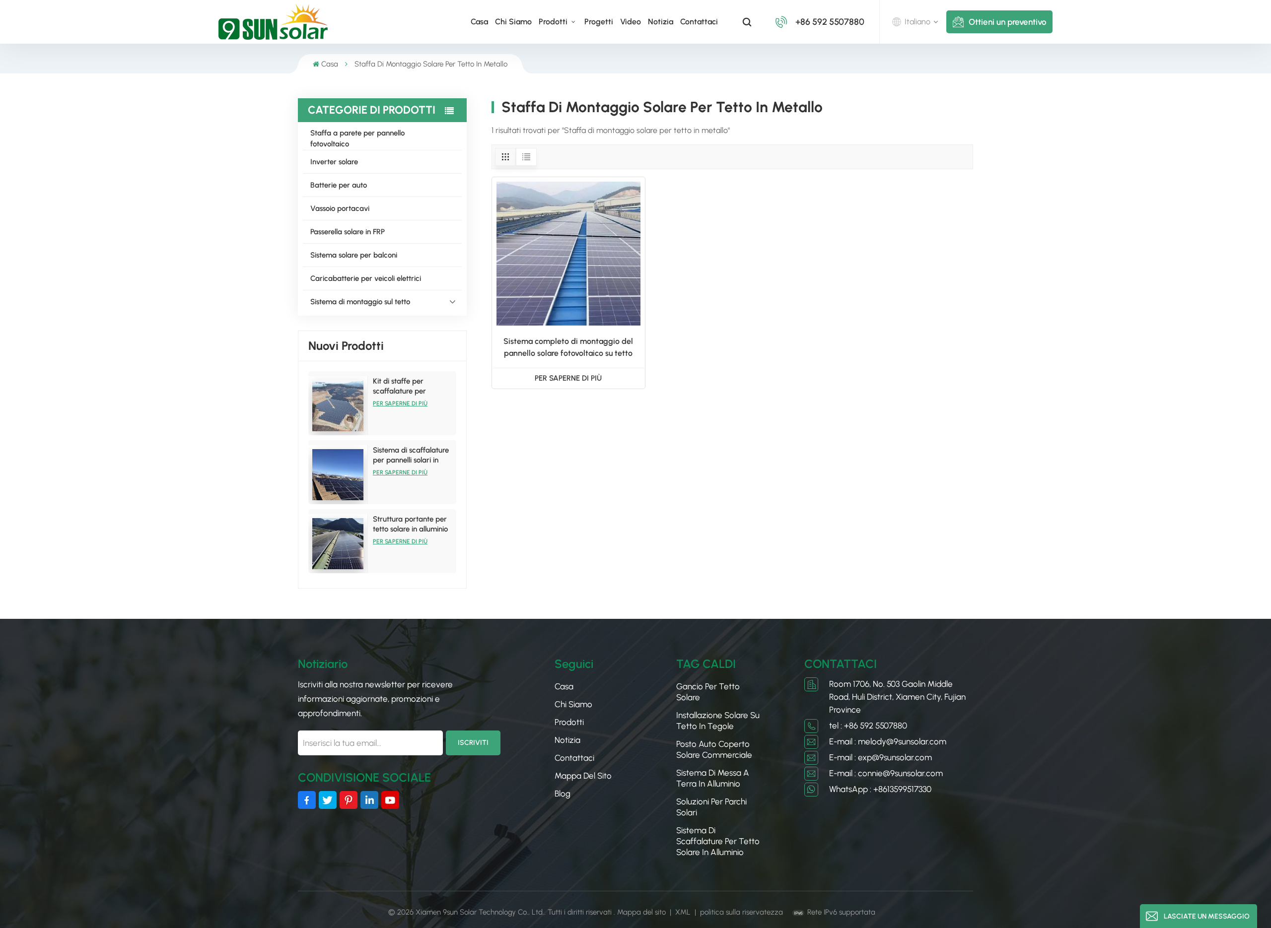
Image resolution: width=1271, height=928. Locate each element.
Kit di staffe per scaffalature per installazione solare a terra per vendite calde (411, 386)
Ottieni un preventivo (1008, 22)
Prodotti (554, 21)
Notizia (660, 21)
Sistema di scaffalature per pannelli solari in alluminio (411, 455)
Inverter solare (334, 161)
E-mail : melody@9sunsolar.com (887, 741)
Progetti (598, 21)
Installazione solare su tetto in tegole (718, 720)
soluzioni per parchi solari (711, 806)
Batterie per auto (338, 185)
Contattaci (699, 21)
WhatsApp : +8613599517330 (880, 789)
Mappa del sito (583, 776)
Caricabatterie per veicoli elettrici (365, 278)
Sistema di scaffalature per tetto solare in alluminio (718, 841)
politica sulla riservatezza (741, 912)
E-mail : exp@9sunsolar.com (880, 757)
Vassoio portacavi (339, 208)
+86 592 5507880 (829, 21)
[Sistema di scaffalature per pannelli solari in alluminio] (338, 474)
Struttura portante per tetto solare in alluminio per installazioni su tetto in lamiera (411, 524)
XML (683, 912)
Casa (479, 21)
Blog (562, 793)
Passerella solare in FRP (347, 231)
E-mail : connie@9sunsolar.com (886, 773)
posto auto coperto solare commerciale (714, 749)
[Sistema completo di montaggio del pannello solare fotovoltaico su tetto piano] (568, 254)
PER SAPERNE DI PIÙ (568, 378)
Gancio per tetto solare (708, 691)
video (630, 21)
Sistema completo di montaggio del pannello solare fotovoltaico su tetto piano (568, 347)
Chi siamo (513, 21)
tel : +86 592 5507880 (868, 725)
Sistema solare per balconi (353, 255)
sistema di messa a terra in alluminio (712, 778)
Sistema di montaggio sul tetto (360, 301)
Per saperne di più (400, 403)
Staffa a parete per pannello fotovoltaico (357, 138)
